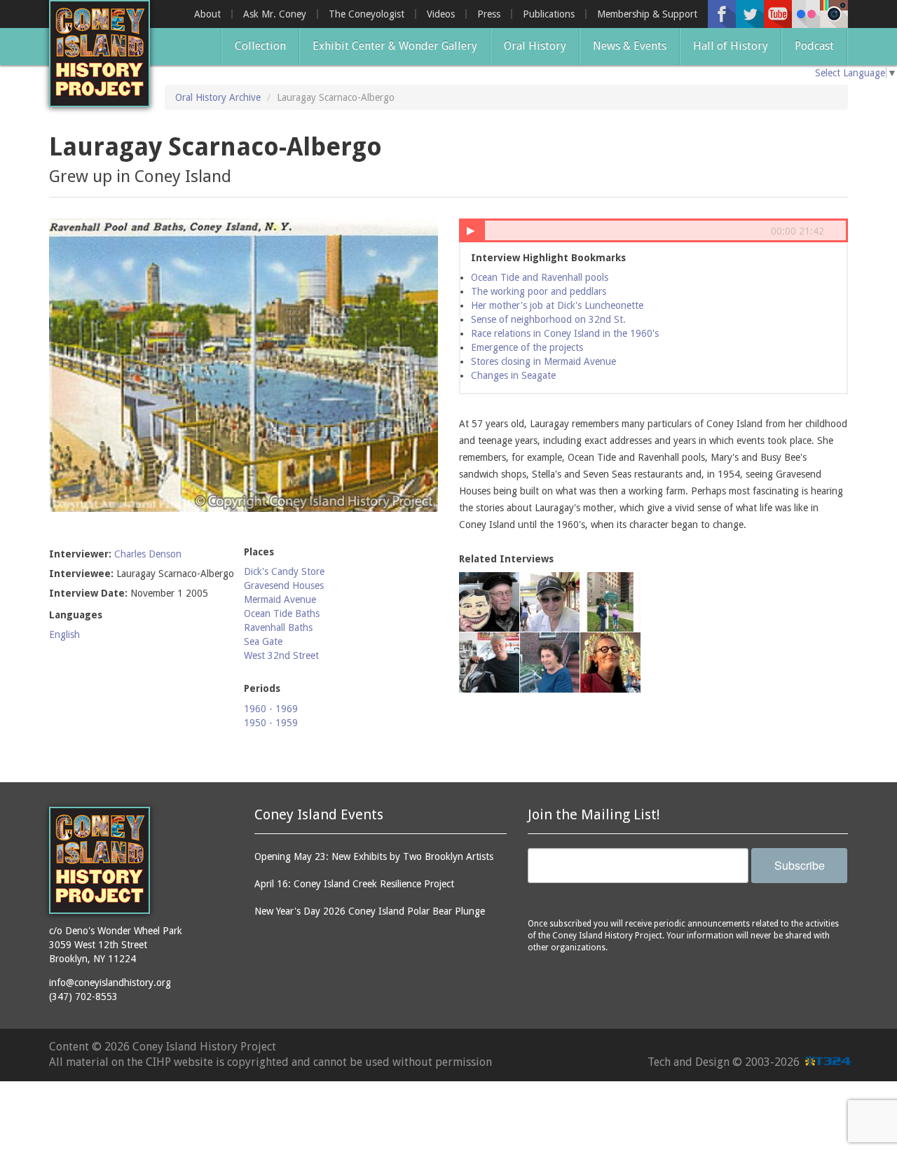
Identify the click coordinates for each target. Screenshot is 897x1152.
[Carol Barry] (610, 602)
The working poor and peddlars (538, 291)
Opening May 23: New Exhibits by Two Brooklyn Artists (373, 856)
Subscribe (799, 865)
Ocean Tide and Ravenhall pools (539, 277)
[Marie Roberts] (610, 662)
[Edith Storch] (550, 662)
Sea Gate (263, 641)
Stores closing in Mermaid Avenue (543, 361)
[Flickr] (806, 14)
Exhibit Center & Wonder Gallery (395, 46)
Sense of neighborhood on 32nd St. (548, 319)
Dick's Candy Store (284, 571)
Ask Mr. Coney (274, 14)
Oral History (535, 46)
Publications (549, 14)
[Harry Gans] (489, 602)
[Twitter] (750, 14)
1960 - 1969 (271, 708)
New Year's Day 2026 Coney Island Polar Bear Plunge (369, 911)
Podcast (814, 46)
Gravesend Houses (284, 585)
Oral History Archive (218, 97)
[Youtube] (778, 14)
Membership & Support (647, 14)
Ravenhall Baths (278, 627)
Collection (260, 46)
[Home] (99, 53)
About (207, 14)
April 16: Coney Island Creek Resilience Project (354, 883)
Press (488, 14)
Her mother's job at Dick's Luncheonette (557, 305)
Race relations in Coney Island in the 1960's (565, 333)
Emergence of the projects (527, 347)
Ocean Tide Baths (282, 613)
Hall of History (730, 46)
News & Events (629, 46)
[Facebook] (722, 14)
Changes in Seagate (513, 375)
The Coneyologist (366, 14)
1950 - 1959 (271, 722)
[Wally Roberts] (550, 602)
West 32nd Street (281, 655)
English (64, 634)
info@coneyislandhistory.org (110, 982)
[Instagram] (834, 14)
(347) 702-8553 (83, 996)
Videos (441, 14)
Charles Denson (148, 554)
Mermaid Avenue (280, 599)
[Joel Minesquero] (489, 662)
